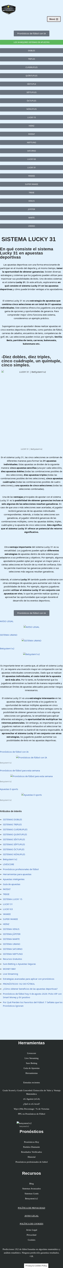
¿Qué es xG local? (31, 1104)
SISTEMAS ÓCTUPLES (13, 849)
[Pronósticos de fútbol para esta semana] (31, 776)
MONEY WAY (9, 968)
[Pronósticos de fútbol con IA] (31, 757)
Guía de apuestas (11, 884)
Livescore (31, 1053)
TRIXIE (6, 894)
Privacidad (31, 1235)
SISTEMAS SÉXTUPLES (14, 839)
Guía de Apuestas (32, 1068)
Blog (31, 1183)
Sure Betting (31, 1063)
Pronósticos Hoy (31, 1142)
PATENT (7, 889)
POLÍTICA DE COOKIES (31, 1224)
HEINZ (6, 924)
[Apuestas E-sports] (31, 794)
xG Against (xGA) (31, 1099)
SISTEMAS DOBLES (12, 819)
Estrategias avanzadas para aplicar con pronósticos (28, 978)
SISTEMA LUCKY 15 (12, 899)
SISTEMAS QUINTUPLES (15, 834)
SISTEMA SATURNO (12, 948)
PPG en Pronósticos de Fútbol (31, 1114)
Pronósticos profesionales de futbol (32, 1162)
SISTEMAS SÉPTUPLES (14, 844)
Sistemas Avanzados (31, 1188)
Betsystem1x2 (7, 648)
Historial (31, 1157)
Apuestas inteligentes (13, 879)
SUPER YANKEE (10, 919)
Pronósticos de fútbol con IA (14, 751)
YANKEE (7, 914)
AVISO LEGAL (6, 621)
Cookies (31, 1240)
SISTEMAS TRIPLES (12, 824)
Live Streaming (10, 973)
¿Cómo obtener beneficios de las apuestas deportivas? (30, 988)
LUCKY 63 (8, 909)
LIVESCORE (8, 864)
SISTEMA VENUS (11, 929)
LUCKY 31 (8, 904)
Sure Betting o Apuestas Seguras (19, 963)
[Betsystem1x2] (31, 654)
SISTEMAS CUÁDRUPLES (15, 829)
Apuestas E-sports (9, 789)
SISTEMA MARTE (11, 938)
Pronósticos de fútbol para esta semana (20, 770)
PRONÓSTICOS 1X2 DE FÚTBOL (19, 983)
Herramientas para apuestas (17, 874)
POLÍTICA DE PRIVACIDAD (31, 1208)
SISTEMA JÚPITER (11, 934)
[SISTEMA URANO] (31, 640)
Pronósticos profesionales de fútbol (21, 869)
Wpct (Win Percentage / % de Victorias (31, 1109)
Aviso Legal (31, 1230)
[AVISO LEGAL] (31, 626)
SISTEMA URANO (8, 634)
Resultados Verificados (31, 1152)
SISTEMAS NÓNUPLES (14, 854)
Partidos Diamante (31, 1147)
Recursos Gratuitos (12, 958)
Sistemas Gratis (32, 1193)
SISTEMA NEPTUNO (13, 953)
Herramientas (31, 1073)
